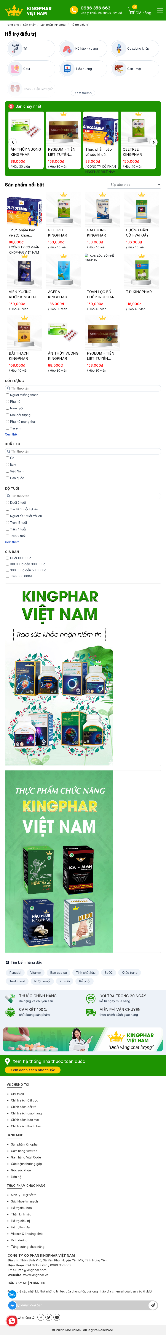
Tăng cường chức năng (28, 1246)
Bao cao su (58, 972)
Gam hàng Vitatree (24, 1151)
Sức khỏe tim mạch (24, 1201)
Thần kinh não (21, 1214)
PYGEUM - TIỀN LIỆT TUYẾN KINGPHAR (24, 154)
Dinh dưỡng (19, 1240)
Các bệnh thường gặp (26, 1164)
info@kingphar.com (32, 1270)
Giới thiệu (17, 1094)
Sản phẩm (29, 24)
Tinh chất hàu (86, 972)
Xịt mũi (64, 981)
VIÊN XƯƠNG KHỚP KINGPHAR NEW (24, 297)
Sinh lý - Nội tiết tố (23, 1195)
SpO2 (109, 972)
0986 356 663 (95, 8)
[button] (12, 142)
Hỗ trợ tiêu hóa (21, 1208)
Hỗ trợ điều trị (80, 24)
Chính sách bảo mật (25, 1120)
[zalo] (12, 1294)
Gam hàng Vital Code (26, 1157)
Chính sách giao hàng (26, 1113)
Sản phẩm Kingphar (53, 24)
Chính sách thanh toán (26, 1126)
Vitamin (35, 972)
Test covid (17, 981)
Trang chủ (12, 24)
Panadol (15, 972)
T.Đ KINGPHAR (139, 292)
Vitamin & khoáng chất (27, 1234)
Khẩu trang (129, 972)
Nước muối (42, 981)
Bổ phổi (84, 981)
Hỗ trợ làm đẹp (21, 1227)
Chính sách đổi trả (23, 1107)
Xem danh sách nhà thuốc (32, 1070)
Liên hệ (16, 1177)
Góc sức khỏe (21, 1170)
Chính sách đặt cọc (24, 1100)
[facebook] (12, 1305)
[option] (27, 142)
